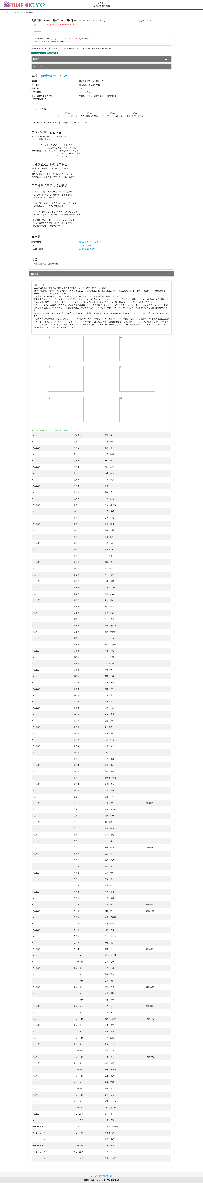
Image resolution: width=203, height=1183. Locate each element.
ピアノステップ (9, 12)
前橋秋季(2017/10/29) (88, 249)
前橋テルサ (48, 75)
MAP (62, 76)
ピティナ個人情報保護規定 (101, 1176)
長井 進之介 (44, 139)
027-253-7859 (85, 246)
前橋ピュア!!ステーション (90, 242)
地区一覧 (19, 12)
